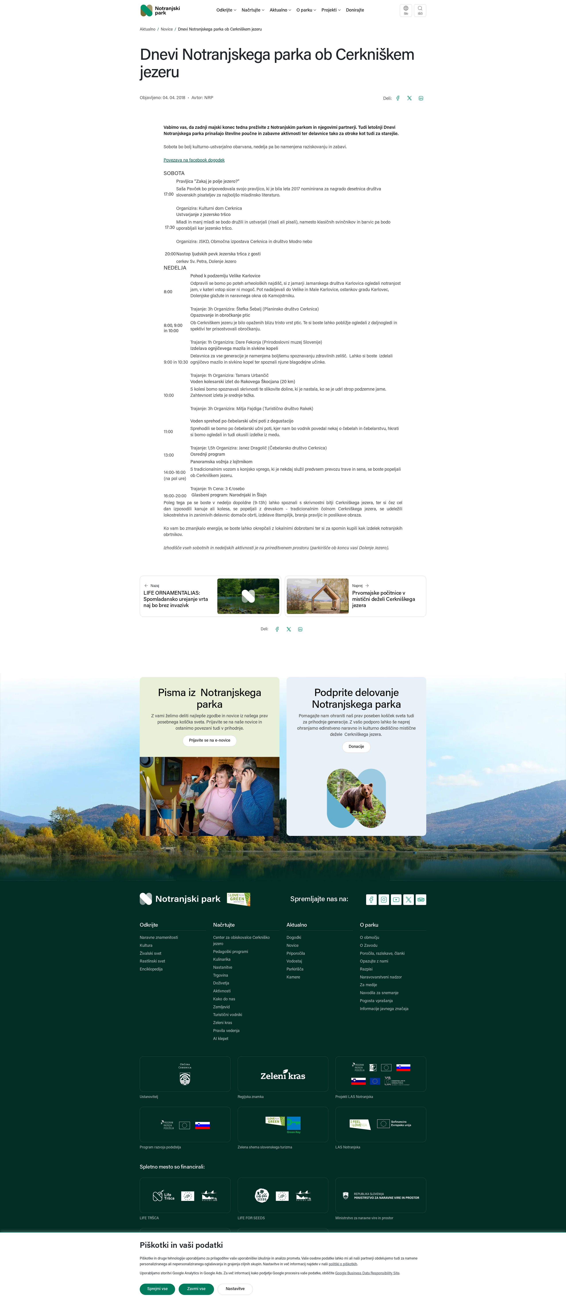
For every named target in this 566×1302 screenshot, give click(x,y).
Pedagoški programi (230, 952)
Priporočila (296, 954)
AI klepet (220, 1039)
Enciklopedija (151, 970)
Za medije (368, 985)
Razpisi (366, 970)
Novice (167, 30)
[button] (227, 10)
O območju (369, 938)
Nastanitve (222, 968)
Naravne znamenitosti (159, 938)
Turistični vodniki (227, 1015)
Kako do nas (224, 999)
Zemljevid (221, 1007)
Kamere (293, 978)
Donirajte (355, 10)
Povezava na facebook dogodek (194, 160)
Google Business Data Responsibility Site (367, 1273)
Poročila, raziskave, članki (382, 954)
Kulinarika (222, 960)
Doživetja (221, 984)
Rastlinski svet (152, 962)
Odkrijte (149, 925)
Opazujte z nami (374, 962)
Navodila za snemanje (379, 993)
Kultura (146, 946)
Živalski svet (150, 954)
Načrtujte (224, 925)
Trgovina (220, 976)
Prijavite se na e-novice (209, 741)
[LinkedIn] (421, 98)
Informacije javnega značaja (384, 1009)
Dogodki (294, 938)
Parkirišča (295, 970)
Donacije (356, 747)
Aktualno (147, 30)
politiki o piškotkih (343, 1264)
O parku (369, 925)
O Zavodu (368, 946)
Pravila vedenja (226, 1031)
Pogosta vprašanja (376, 1001)
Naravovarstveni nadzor (381, 978)
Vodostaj (294, 962)
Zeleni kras (222, 1023)
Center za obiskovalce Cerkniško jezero (241, 941)
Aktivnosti (222, 991)
